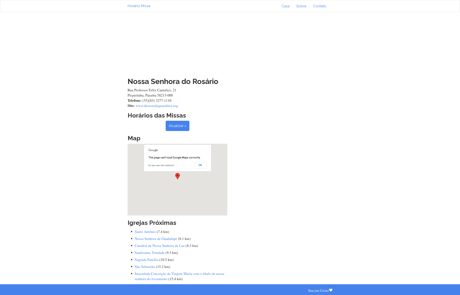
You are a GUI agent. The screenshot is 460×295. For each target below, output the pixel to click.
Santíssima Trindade (150, 252)
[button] (177, 176)
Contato (319, 6)
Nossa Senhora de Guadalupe (156, 238)
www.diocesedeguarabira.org (157, 105)
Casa (285, 6)
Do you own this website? (161, 165)
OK (200, 165)
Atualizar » (177, 126)
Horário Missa (139, 6)
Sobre (301, 6)
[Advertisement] (230, 45)
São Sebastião (145, 266)
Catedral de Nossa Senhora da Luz (160, 245)
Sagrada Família (146, 259)
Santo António (145, 231)
